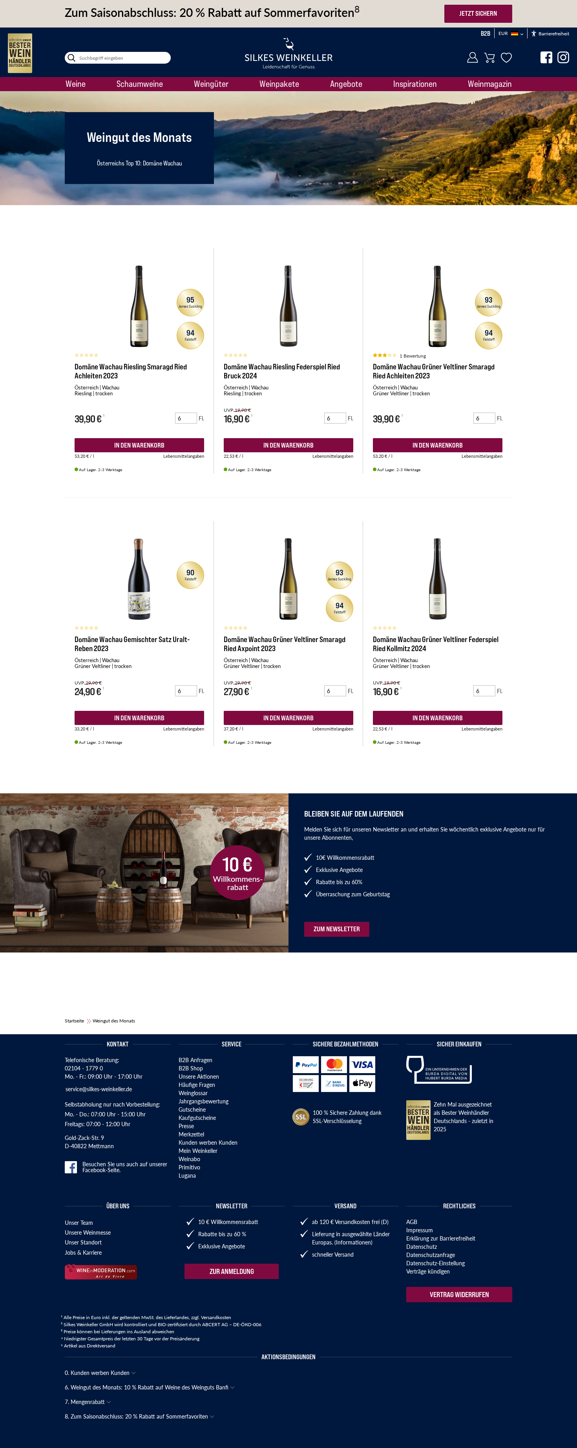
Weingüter (211, 84)
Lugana (187, 1175)
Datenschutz (421, 1246)
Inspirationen (415, 84)
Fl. (201, 418)
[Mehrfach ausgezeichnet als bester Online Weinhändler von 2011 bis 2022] (20, 53)
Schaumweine (140, 84)
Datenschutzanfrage (430, 1255)
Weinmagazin (490, 84)
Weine (76, 84)
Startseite (74, 1020)
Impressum (419, 1230)
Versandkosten (216, 1317)
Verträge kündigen (428, 1271)
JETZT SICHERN (478, 13)
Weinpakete (279, 84)
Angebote (346, 84)
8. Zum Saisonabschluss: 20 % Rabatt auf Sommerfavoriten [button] (137, 1416)
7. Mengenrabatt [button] (85, 1402)
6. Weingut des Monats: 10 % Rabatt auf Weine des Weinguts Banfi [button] (147, 1387)
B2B (485, 33)
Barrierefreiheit (553, 33)
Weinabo (189, 1159)
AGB (411, 1222)
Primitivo (189, 1167)
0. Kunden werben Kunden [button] (98, 1372)
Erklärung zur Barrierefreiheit (440, 1238)
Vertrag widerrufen (459, 1294)
